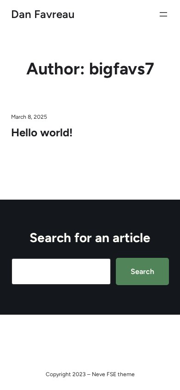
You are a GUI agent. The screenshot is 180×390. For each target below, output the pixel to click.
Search (142, 271)
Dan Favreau (43, 14)
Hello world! (41, 132)
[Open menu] (163, 14)
